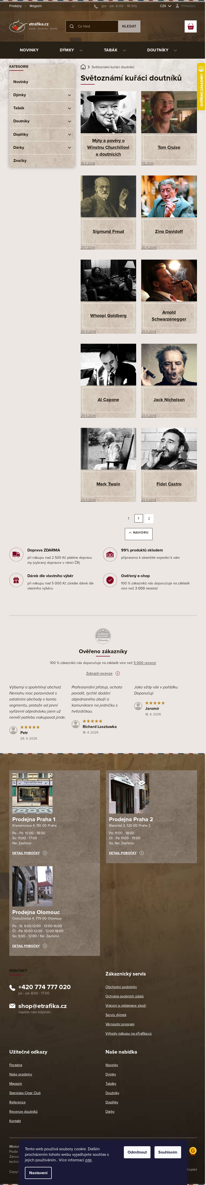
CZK (163, 6)
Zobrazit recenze (99, 673)
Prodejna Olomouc (36, 912)
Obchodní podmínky (121, 987)
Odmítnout (137, 1152)
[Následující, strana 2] (138, 518)
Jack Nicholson (169, 399)
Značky (19, 160)
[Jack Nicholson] (169, 364)
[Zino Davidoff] (169, 195)
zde (88, 1160)
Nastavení (38, 1172)
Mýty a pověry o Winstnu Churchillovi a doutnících (108, 147)
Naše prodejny (20, 1074)
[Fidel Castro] (169, 448)
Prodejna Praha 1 (33, 819)
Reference (17, 1102)
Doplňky (20, 134)
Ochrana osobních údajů (125, 996)
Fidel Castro (169, 484)
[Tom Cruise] (169, 111)
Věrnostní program (120, 1024)
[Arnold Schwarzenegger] (169, 280)
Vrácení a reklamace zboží (126, 1005)
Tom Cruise (169, 147)
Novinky (20, 81)
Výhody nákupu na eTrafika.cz (129, 1033)
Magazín (36, 6)
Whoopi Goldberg (108, 315)
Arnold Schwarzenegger (169, 315)
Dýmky (19, 94)
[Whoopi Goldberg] (108, 280)
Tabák (18, 108)
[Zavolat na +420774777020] (115, 6)
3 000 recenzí (146, 588)
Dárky (18, 147)
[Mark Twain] (108, 448)
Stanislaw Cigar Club (25, 1093)
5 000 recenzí (145, 663)
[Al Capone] (108, 364)
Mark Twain (108, 484)
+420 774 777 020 (44, 988)
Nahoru (140, 533)
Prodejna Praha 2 (131, 819)
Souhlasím (167, 1152)
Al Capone (108, 399)
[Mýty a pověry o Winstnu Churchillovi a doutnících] (108, 111)
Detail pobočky (26, 853)
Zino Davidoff (169, 231)
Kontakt (15, 1121)
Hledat (129, 26)
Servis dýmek (116, 1015)
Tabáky (111, 1084)
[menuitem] (29, 50)
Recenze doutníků (23, 1111)
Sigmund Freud (108, 231)
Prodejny (15, 6)
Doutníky (21, 121)
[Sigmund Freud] (108, 195)
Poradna (15, 1065)
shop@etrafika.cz (42, 1007)
